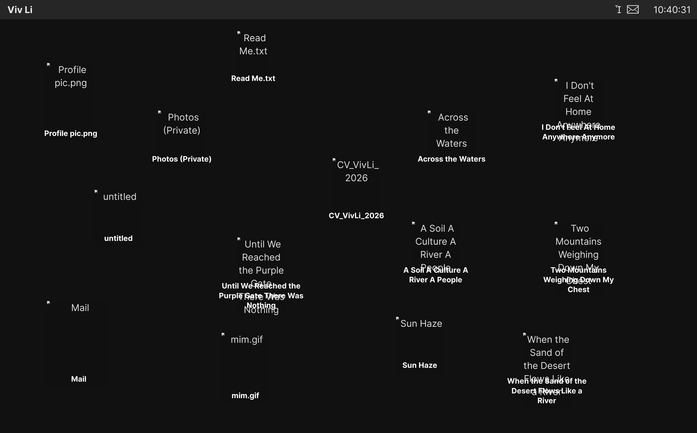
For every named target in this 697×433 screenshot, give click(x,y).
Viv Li (24, 9)
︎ (618, 9)
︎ (632, 9)
